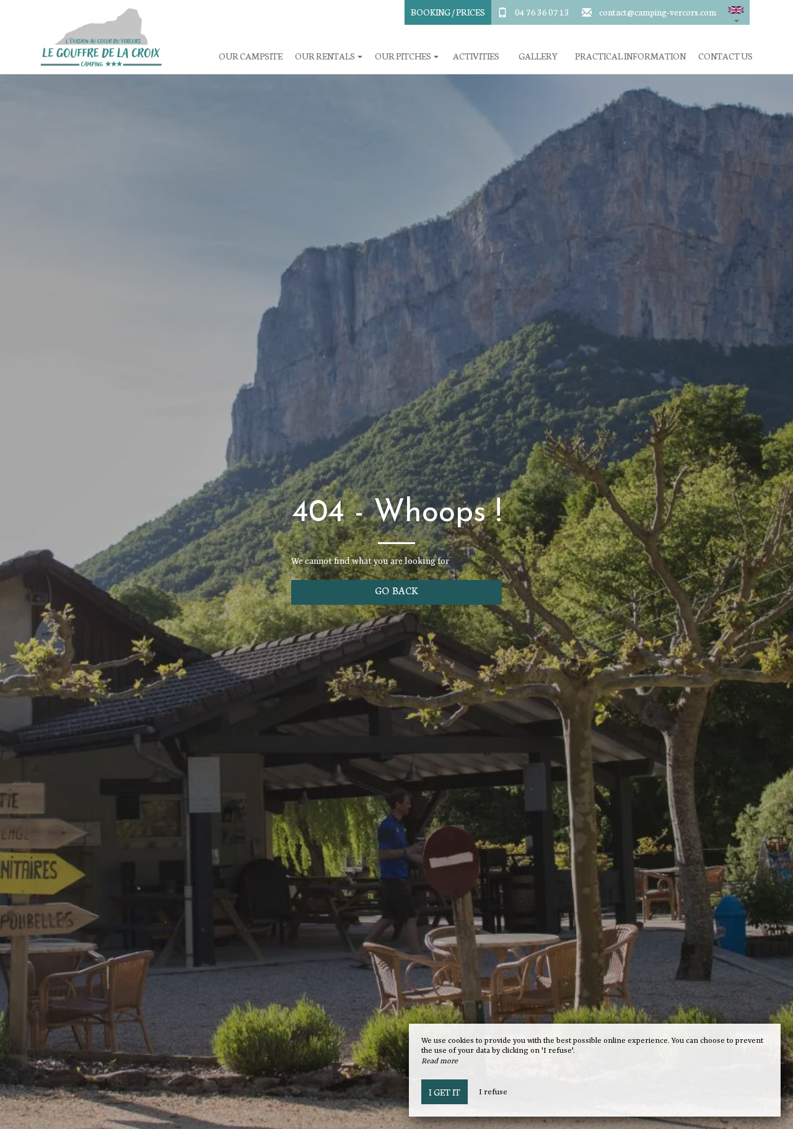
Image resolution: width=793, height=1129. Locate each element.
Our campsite (251, 56)
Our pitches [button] (403, 56)
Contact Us (725, 56)
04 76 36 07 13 (542, 12)
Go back (396, 590)
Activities (476, 56)
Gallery (538, 56)
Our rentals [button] (325, 56)
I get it (444, 1092)
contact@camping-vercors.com (657, 12)
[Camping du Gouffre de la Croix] (96, 37)
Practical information (630, 56)
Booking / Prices (448, 12)
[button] (736, 12)
